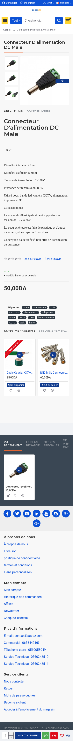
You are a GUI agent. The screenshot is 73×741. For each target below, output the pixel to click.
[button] (27, 81)
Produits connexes (19, 331)
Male (26, 307)
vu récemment (13, 443)
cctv (53, 307)
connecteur (39, 307)
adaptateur (48, 312)
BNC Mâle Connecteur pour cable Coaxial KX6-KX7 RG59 (54, 372)
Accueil (7, 30)
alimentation (30, 312)
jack (22, 322)
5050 (12, 317)
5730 (22, 317)
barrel (32, 322)
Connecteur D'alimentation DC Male (19, 486)
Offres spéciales (51, 443)
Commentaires (38, 110)
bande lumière (46, 317)
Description (13, 110)
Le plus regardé (33, 443)
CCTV (12, 322)
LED (32, 317)
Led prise (14, 312)
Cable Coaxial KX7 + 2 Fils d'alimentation (20, 372)
